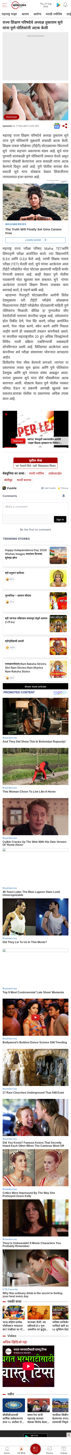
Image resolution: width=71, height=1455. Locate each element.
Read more (18, 441)
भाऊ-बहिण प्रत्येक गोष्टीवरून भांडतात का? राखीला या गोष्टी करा (14, 1325)
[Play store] (58, 4)
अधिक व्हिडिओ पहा (15, 1342)
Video (11, 1335)
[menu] (5, 5)
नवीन (10, 1394)
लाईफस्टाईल (55, 473)
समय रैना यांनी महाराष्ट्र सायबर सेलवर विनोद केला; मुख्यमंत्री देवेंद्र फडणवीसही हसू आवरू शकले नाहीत (37, 1418)
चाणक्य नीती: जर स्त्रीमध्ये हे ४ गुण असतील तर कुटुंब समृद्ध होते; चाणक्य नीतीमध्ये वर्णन (37, 1325)
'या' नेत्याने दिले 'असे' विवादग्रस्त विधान (35, 466)
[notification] (65, 4)
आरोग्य (37, 14)
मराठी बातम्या (24, 480)
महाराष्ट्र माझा (9, 14)
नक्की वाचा (14, 1301)
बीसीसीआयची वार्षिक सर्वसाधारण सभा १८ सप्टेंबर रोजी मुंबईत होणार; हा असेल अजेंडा (14, 1418)
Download (11, 116)
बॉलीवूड (8, 480)
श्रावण (25, 14)
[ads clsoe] (69, 1435)
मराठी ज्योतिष (54, 14)
